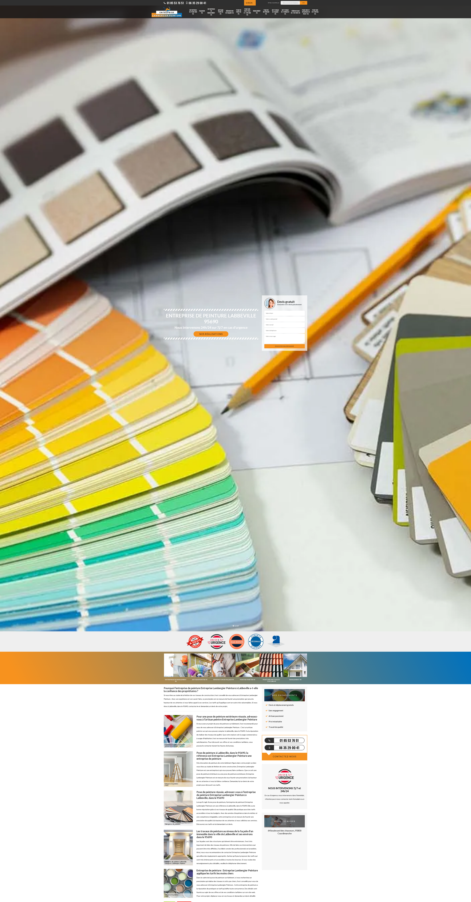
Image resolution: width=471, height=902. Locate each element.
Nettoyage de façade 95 (275, 12)
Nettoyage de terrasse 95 (285, 12)
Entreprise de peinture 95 (193, 12)
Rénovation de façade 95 (229, 12)
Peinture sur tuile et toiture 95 (247, 12)
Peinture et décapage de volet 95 (306, 12)
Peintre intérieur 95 (266, 12)
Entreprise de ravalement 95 (211, 12)
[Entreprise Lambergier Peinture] (166, 12)
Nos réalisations (211, 334)
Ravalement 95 (257, 12)
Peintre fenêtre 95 (238, 12)
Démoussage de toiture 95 (295, 12)
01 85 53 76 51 (175, 3)
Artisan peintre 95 (220, 12)
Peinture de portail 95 (315, 12)
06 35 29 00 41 (197, 3)
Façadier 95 (202, 12)
